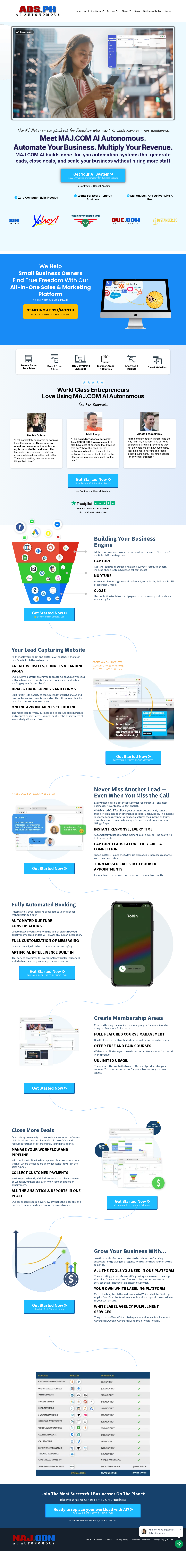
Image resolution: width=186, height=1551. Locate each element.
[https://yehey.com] (14, 221)
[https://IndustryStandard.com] (54, 221)
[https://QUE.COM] (95, 221)
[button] (102, 10)
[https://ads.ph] (38, 11)
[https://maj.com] (34, 1539)
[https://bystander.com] (135, 221)
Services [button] (111, 10)
